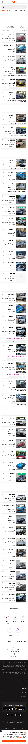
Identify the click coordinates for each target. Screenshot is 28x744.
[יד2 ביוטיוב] (7, 715)
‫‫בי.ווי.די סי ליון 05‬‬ (15, 651)
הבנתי (14, 741)
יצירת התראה (5, 10)
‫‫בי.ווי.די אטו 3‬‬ (19, 649)
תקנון (22, 728)
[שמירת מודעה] (2, 34)
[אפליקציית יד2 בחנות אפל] (20, 715)
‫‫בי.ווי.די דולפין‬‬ (19, 654)
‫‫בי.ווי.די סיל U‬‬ (10, 649)
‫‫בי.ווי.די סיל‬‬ (10, 654)
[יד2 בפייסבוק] (11, 715)
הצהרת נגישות (14, 728)
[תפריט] (25, 1)
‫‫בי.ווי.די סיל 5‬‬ (14, 656)
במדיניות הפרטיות (17, 737)
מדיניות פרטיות (6, 728)
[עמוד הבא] (2, 608)
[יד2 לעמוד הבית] (14, 2)
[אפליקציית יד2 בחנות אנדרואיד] (16, 715)
